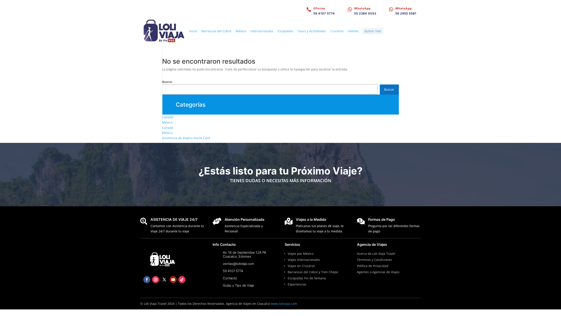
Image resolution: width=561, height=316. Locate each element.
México (241, 31)
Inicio (193, 31)
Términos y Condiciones (374, 260)
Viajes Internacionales (304, 260)
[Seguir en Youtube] (173, 279)
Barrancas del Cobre (216, 31)
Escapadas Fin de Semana (307, 278)
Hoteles (353, 31)
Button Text (372, 31)
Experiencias (297, 284)
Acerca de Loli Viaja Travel (376, 253)
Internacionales (261, 31)
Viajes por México (300, 253)
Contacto (230, 278)
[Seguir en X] (164, 279)
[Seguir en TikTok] (181, 279)
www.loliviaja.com (284, 304)
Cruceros (337, 31)
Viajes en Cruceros (301, 266)
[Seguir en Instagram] (155, 279)
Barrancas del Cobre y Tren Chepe (313, 272)
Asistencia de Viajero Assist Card (186, 138)
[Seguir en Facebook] (146, 279)
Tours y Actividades (312, 31)
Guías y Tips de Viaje (238, 285)
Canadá (167, 117)
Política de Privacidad (372, 266)
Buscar (167, 82)
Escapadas (285, 31)
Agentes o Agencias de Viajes (378, 272)
